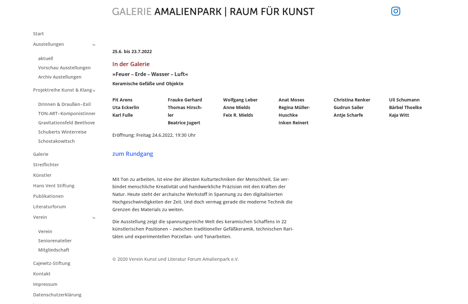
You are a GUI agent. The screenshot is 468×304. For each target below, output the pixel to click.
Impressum (45, 284)
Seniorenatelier (55, 241)
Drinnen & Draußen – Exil (64, 104)
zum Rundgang (132, 153)
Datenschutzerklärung (57, 295)
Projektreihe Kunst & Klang (62, 90)
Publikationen (48, 196)
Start (38, 34)
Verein (40, 217)
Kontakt (42, 274)
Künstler (42, 175)
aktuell (45, 58)
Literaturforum (49, 207)
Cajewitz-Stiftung (51, 263)
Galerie (40, 154)
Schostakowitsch (56, 141)
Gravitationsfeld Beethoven (68, 123)
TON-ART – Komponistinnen (67, 113)
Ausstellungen (48, 44)
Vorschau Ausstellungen (64, 68)
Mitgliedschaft (53, 250)
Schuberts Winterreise (62, 132)
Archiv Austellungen (60, 77)
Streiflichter (46, 165)
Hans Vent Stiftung (53, 186)
